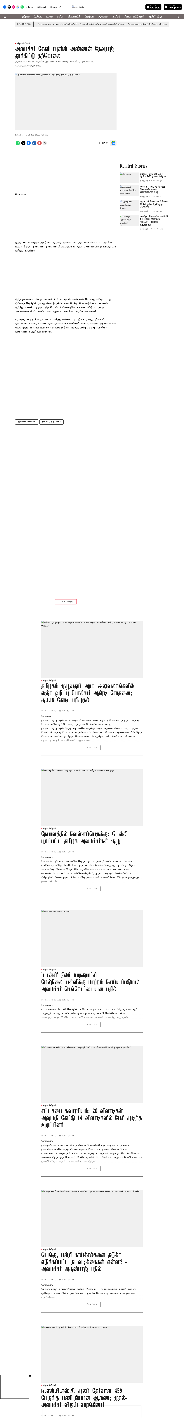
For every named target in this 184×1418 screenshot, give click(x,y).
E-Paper (30, 7)
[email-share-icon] (39, 144)
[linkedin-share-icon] (34, 144)
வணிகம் (116, 16)
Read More (92, 748)
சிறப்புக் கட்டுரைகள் (134, 16)
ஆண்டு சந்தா (155, 16)
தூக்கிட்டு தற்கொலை (51, 422)
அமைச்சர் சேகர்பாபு (27, 422)
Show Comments (65, 602)
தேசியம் (38, 16)
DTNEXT (41, 7)
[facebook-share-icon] (29, 144)
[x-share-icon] (23, 144)
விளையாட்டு (74, 16)
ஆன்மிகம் (103, 16)
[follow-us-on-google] (113, 143)
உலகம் (49, 16)
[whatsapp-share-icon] (18, 144)
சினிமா (60, 16)
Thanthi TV (56, 7)
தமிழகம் (26, 16)
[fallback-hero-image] (129, 178)
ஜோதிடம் (89, 16)
